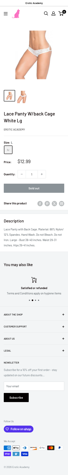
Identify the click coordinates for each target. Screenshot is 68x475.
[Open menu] (6, 13)
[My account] (53, 13)
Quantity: (9, 174)
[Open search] (46, 13)
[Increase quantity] (42, 174)
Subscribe (16, 397)
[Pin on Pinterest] (47, 203)
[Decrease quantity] (22, 174)
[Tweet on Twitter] (54, 203)
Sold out (34, 188)
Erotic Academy (34, 3)
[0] (61, 13)
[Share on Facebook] (40, 203)
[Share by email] (61, 203)
